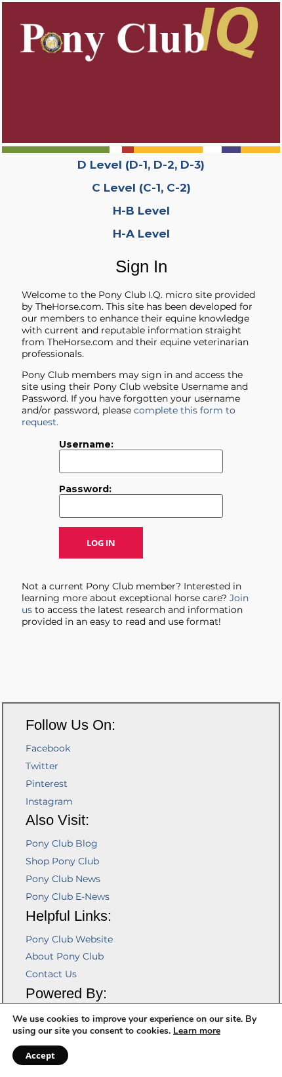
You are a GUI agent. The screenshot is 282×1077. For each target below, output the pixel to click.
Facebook (48, 748)
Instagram (49, 801)
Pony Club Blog (62, 843)
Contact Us (51, 974)
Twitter (42, 766)
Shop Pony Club (62, 861)
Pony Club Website (69, 939)
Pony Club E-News (68, 896)
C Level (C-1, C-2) (141, 187)
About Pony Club (65, 956)
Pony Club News (63, 879)
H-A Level (141, 233)
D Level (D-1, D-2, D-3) (141, 164)
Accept (40, 1055)
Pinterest (47, 784)
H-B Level (141, 210)
